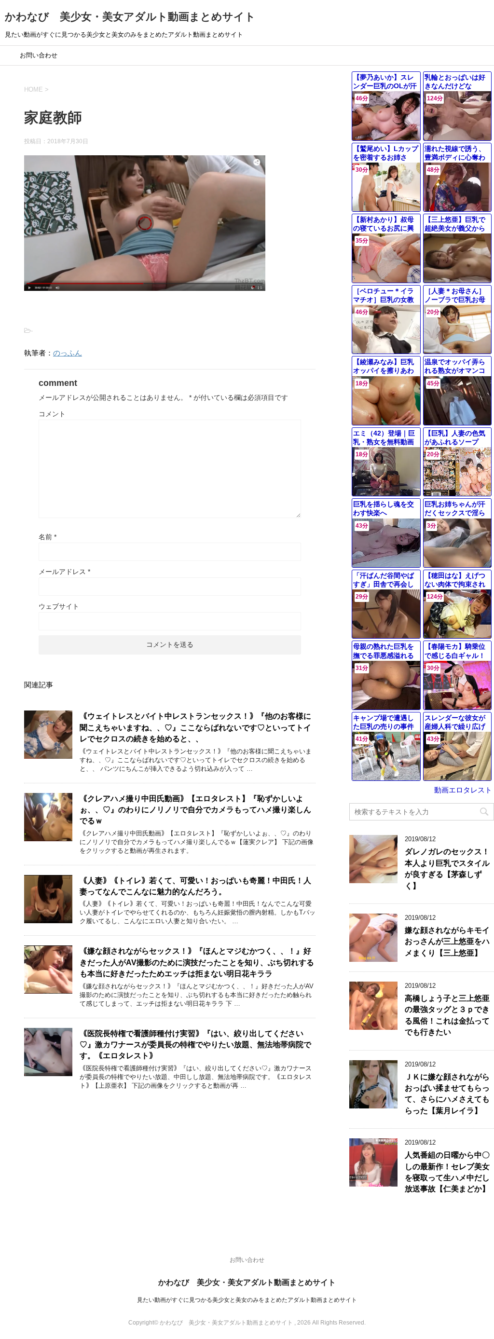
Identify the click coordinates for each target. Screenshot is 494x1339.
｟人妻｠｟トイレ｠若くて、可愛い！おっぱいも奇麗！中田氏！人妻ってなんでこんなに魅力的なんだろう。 (195, 886)
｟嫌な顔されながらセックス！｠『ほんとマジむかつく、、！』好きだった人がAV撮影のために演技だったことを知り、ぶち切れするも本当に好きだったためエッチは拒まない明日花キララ (197, 962)
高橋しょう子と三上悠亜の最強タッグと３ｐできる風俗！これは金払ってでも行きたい (447, 1015)
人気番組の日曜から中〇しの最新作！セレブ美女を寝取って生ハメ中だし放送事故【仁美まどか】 (447, 1172)
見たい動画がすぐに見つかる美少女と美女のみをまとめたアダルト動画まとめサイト (247, 1300)
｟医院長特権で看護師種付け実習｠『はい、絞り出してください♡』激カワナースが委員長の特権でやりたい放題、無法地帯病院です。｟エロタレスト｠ (195, 1044)
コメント (52, 414)
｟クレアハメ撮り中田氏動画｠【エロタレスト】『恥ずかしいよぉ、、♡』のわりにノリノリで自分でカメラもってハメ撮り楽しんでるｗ (195, 809)
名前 (47, 537)
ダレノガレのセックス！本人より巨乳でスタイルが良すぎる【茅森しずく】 (447, 868)
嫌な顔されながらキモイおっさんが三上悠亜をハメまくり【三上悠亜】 (447, 941)
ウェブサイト (59, 606)
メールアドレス (64, 571)
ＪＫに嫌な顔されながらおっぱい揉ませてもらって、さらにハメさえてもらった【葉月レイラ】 (447, 1094)
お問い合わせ (38, 55)
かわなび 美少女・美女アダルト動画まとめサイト (130, 17)
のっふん (67, 353)
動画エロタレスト (463, 790)
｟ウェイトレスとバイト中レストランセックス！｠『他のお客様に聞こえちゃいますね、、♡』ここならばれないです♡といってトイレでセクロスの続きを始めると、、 (195, 727)
